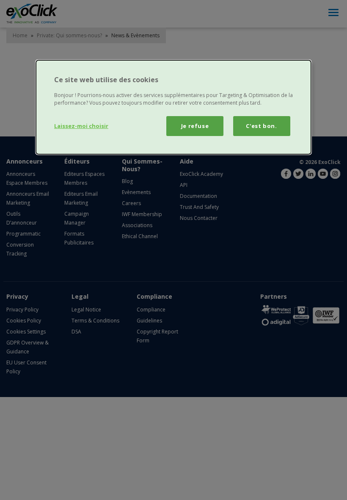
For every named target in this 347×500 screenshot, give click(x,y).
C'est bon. (261, 126)
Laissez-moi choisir (81, 126)
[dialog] (173, 107)
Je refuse (195, 126)
